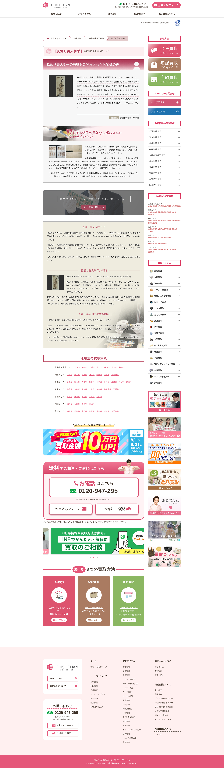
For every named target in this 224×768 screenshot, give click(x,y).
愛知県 (129, 382)
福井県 (91, 382)
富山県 (77, 382)
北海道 (77, 367)
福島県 (122, 367)
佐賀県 (91, 411)
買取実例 (158, 671)
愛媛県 (84, 404)
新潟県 (69, 382)
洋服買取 (126, 675)
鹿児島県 (115, 411)
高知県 (91, 404)
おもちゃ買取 (128, 696)
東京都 (106, 375)
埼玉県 (91, 375)
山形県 (114, 367)
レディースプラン (97, 694)
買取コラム (159, 667)
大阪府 (91, 389)
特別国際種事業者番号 (164, 703)
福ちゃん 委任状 (161, 715)
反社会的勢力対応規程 (164, 707)
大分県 (84, 411)
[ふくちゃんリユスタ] (164, 531)
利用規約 (158, 694)
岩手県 (92, 367)
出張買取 (94, 682)
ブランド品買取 (129, 679)
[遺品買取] (164, 479)
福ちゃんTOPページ (98, 667)
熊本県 (99, 411)
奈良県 (99, 389)
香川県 (77, 404)
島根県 (69, 397)
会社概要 (158, 690)
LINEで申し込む (97, 707)
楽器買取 (126, 700)
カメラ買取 (127, 692)
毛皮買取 (126, 725)
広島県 (91, 397)
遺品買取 (94, 703)
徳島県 (69, 404)
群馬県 (84, 375)
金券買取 (126, 734)
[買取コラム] (164, 557)
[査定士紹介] (164, 401)
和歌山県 (107, 389)
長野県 (106, 382)
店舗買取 (94, 690)
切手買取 (126, 705)
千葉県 (99, 375)
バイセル (158, 734)
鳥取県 (77, 397)
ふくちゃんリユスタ (163, 719)
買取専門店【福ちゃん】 (111, 763)
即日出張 (94, 698)
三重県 (116, 389)
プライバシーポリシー (164, 698)
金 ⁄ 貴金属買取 (129, 717)
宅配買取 (94, 686)
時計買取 (126, 721)
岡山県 (84, 397)
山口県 (99, 397)
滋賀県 (84, 389)
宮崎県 (106, 411)
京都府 (77, 389)
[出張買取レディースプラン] (164, 427)
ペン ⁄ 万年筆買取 (130, 738)
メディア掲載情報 (162, 711)
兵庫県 (69, 389)
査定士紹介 (159, 675)
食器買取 (126, 671)
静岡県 (121, 382)
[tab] (90, 557)
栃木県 (77, 375)
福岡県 (69, 411)
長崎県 (77, 411)
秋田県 (107, 367)
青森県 (85, 367)
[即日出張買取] (164, 453)
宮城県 (99, 367)
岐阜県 (114, 382)
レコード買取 (128, 688)
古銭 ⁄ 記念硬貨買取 (130, 684)
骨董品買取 (127, 709)
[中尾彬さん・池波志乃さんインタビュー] (164, 505)
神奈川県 (115, 375)
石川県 (84, 382)
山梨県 (99, 382)
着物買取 (126, 667)
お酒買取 (126, 713)
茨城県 (69, 375)
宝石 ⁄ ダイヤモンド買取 (132, 730)
